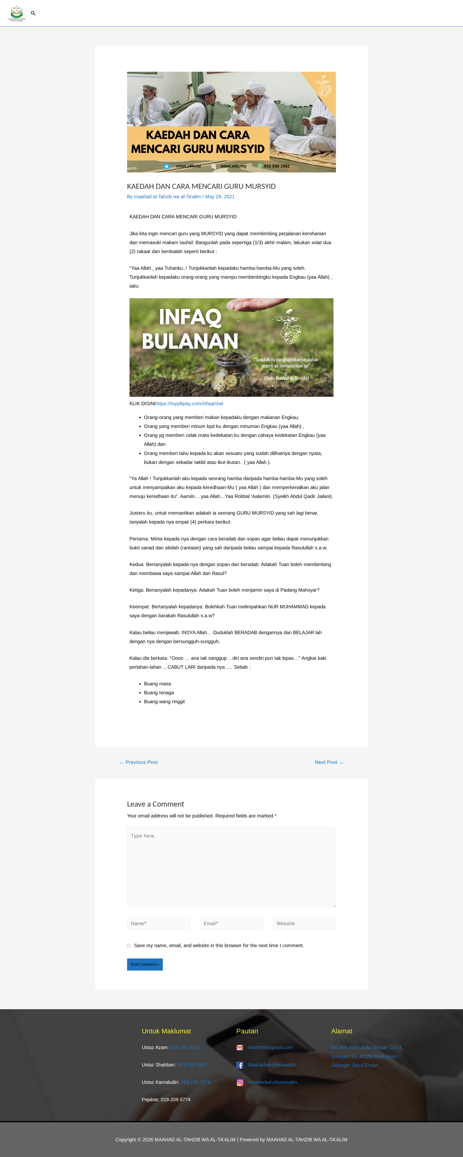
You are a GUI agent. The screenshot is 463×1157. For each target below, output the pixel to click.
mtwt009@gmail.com (270, 1047)
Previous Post (138, 762)
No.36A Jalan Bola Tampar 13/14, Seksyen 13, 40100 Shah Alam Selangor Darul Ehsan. (367, 1056)
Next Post (329, 762)
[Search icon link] (240, 13)
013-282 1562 (192, 1064)
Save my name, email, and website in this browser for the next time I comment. (219, 945)
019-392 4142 (185, 1047)
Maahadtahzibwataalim (272, 1064)
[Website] (304, 924)
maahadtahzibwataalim (272, 1082)
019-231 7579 (196, 1082)
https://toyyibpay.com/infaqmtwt (189, 403)
